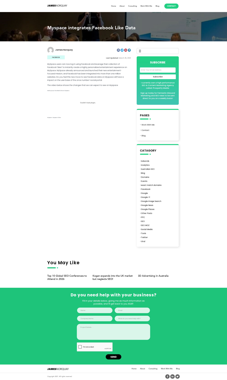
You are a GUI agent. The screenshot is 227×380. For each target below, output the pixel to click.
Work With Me (146, 6)
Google (144, 193)
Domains (145, 177)
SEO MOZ (145, 225)
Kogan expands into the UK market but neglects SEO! (113, 277)
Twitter (144, 237)
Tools (143, 233)
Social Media (147, 229)
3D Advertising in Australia (153, 276)
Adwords (145, 161)
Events (144, 181)
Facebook (56, 57)
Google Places (147, 209)
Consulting (132, 6)
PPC (143, 217)
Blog (157, 6)
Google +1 (145, 197)
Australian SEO (148, 169)
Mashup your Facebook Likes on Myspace (58, 90)
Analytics (145, 165)
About (122, 6)
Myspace (49, 117)
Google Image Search (151, 201)
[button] (171, 6)
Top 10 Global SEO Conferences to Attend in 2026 (67, 277)
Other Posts (146, 213)
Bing (143, 173)
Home (113, 6)
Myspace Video (57, 117)
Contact (145, 130)
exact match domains (151, 185)
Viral (143, 241)
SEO (143, 221)
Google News (147, 205)
